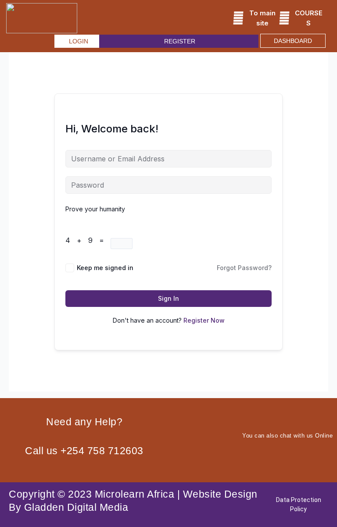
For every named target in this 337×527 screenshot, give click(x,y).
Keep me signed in (105, 267)
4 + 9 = (88, 240)
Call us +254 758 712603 (84, 450)
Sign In (168, 298)
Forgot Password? (244, 267)
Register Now (204, 320)
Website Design (220, 494)
